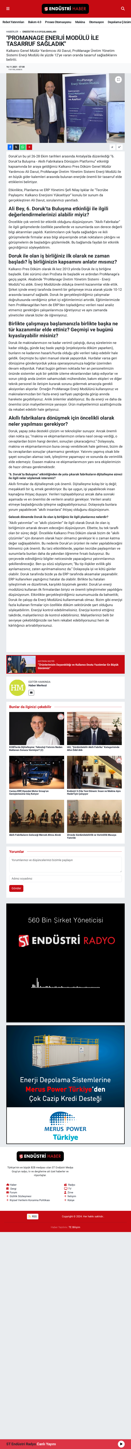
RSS (34, 1216)
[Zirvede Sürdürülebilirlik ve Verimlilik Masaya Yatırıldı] (94, 816)
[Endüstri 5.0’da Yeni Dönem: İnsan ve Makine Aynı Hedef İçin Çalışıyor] (94, 772)
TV (69, 1188)
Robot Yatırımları (13, 22)
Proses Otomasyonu (58, 22)
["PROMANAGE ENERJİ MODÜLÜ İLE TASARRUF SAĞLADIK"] (65, 108)
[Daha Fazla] (29, 147)
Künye (71, 1200)
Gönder (16, 888)
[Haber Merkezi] (17, 687)
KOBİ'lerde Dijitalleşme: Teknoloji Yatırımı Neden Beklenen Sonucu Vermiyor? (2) (35, 748)
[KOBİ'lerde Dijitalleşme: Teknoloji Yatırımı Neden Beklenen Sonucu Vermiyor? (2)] (36, 728)
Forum (13, 1192)
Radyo (71, 1184)
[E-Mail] (31, 693)
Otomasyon (96, 22)
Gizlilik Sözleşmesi (20, 1196)
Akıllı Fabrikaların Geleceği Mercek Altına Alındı (35, 835)
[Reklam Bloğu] (65, 962)
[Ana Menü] (8, 8)
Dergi (13, 1188)
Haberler (12, 31)
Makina (80, 22)
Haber (13, 1184)
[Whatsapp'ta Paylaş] (23, 147)
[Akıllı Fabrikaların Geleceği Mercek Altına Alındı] (36, 816)
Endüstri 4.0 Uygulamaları (39, 31)
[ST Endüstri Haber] (65, 9)
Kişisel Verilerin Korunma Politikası (30, 1200)
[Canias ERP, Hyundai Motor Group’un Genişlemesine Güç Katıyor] (36, 772)
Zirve (70, 1192)
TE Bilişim (74, 1227)
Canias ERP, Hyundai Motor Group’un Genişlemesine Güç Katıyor (29, 792)
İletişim (72, 1196)
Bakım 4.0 (34, 22)
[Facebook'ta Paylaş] (10, 147)
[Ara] (123, 8)
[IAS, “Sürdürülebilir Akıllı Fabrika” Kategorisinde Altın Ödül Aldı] (94, 728)
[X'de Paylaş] (16, 147)
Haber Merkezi (37, 685)
